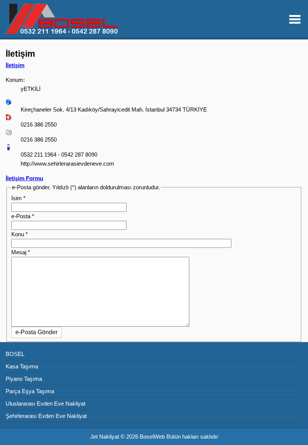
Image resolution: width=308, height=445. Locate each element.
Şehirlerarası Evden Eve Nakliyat (46, 416)
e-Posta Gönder (36, 332)
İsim (18, 198)
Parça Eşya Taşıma (30, 391)
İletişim (15, 65)
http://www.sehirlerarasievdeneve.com (67, 163)
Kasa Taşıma (22, 366)
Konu (19, 234)
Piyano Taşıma (24, 379)
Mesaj (20, 252)
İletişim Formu (24, 178)
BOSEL (15, 354)
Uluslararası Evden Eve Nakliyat (45, 403)
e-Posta (22, 216)
